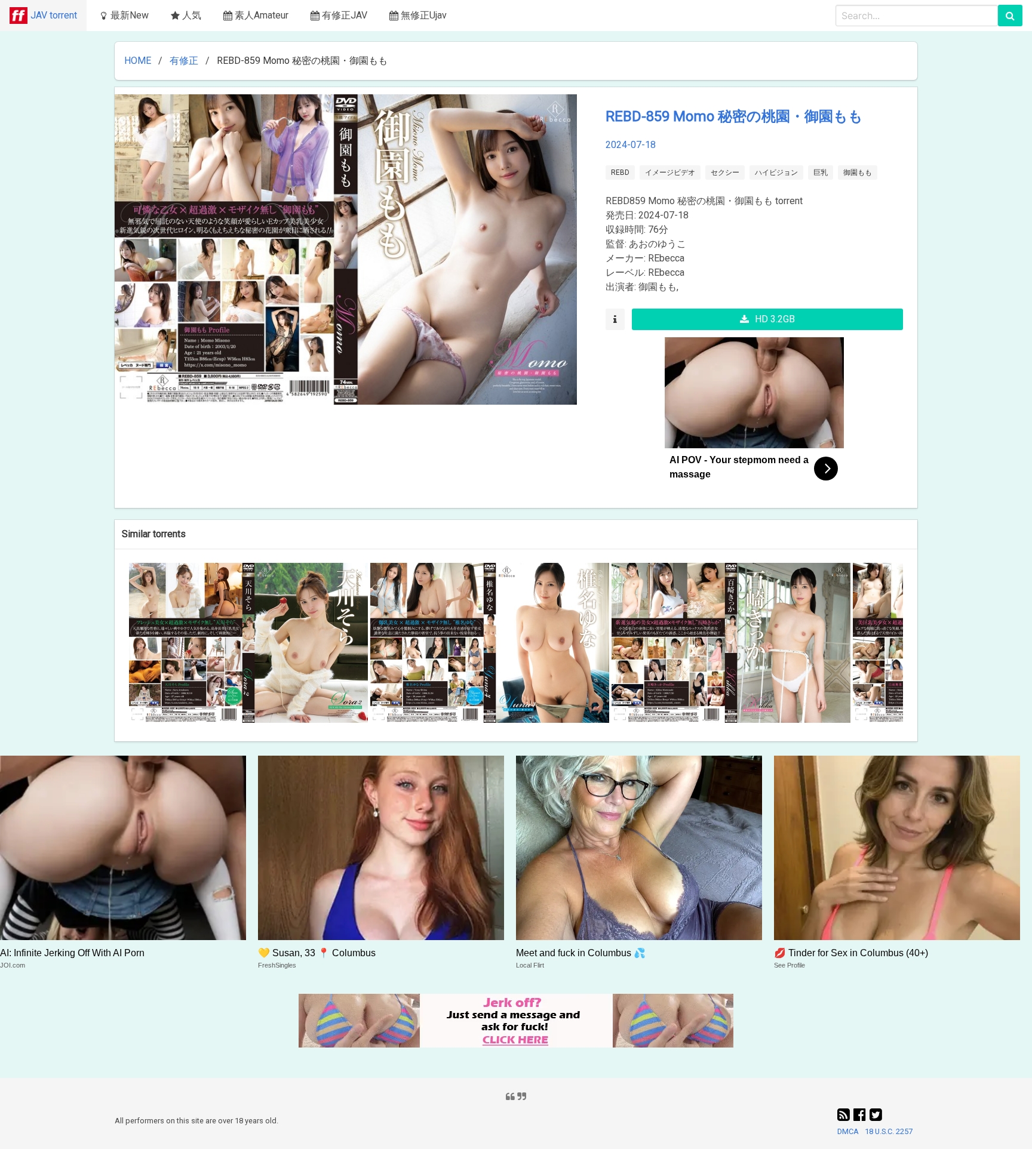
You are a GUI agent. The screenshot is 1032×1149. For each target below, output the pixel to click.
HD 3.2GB (775, 319)
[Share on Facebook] (861, 1115)
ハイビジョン (776, 172)
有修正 (184, 60)
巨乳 (820, 172)
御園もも (857, 172)
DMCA (848, 1131)
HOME (137, 60)
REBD (620, 172)
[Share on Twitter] (876, 1115)
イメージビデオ (670, 172)
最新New (129, 15)
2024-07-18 (631, 144)
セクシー (725, 172)
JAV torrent (53, 15)
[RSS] (845, 1115)
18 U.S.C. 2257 (889, 1131)
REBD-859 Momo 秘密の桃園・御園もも (734, 116)
